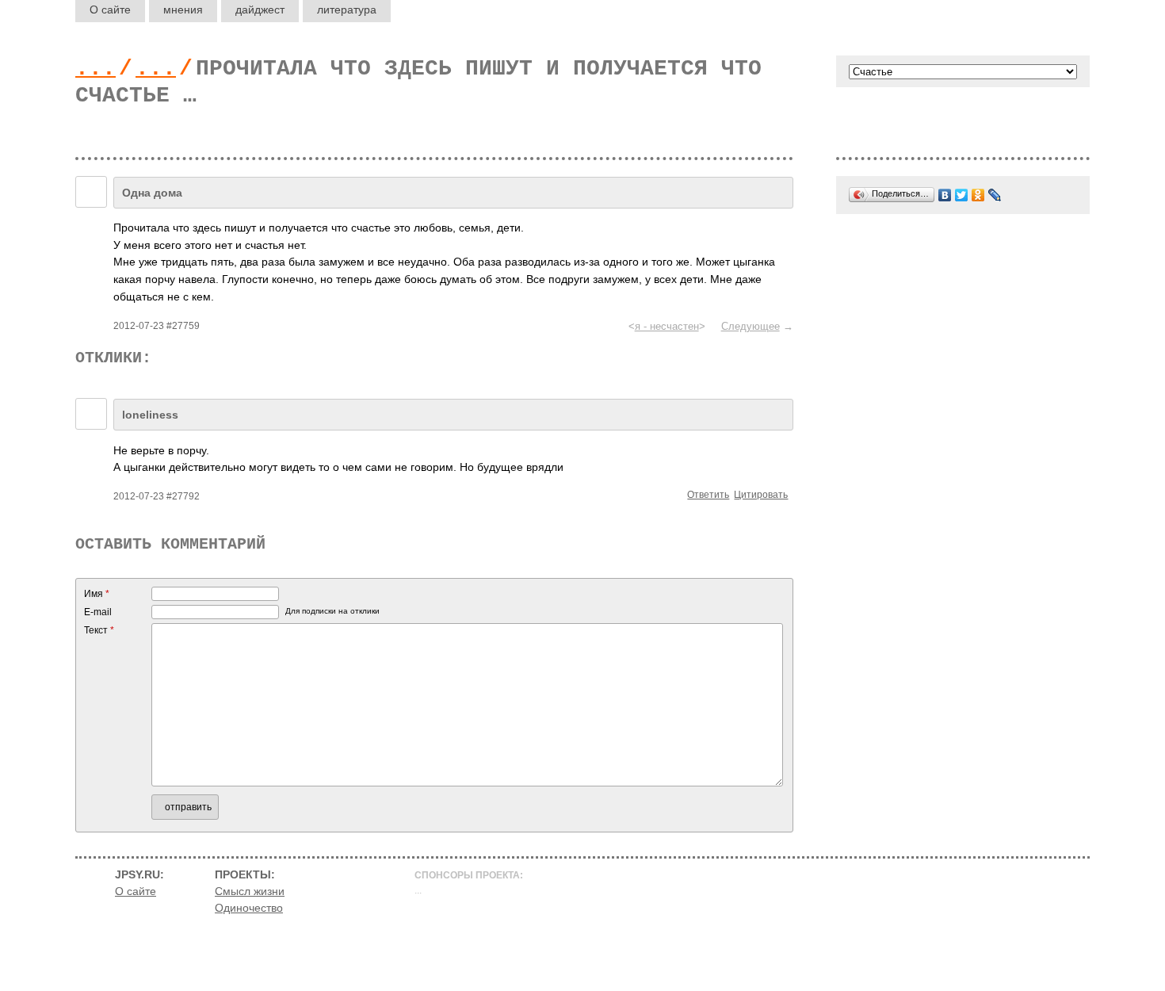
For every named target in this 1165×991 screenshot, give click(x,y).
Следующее (750, 326)
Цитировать (761, 494)
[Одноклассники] (978, 195)
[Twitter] (961, 195)
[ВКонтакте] (945, 195)
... (95, 68)
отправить (188, 807)
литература (346, 9)
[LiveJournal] (995, 195)
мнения (183, 9)
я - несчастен (667, 326)
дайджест (260, 9)
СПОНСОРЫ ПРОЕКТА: (468, 875)
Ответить (708, 494)
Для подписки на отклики (332, 610)
